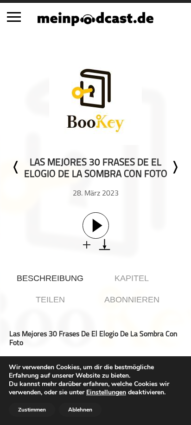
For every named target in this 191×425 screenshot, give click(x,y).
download (104, 244)
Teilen (50, 299)
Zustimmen (32, 409)
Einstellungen (106, 392)
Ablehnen (80, 409)
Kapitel (132, 278)
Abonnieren (131, 299)
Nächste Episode (175, 167)
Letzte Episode (16, 167)
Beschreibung (50, 278)
